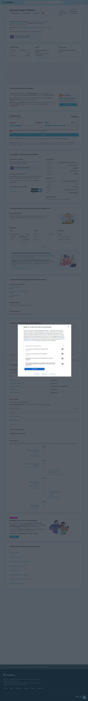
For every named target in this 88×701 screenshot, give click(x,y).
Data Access (44, 374)
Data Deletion (37, 374)
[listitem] (44, 346)
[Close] (68, 327)
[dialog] (44, 350)
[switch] (62, 349)
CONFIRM (34, 369)
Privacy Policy (52, 374)
